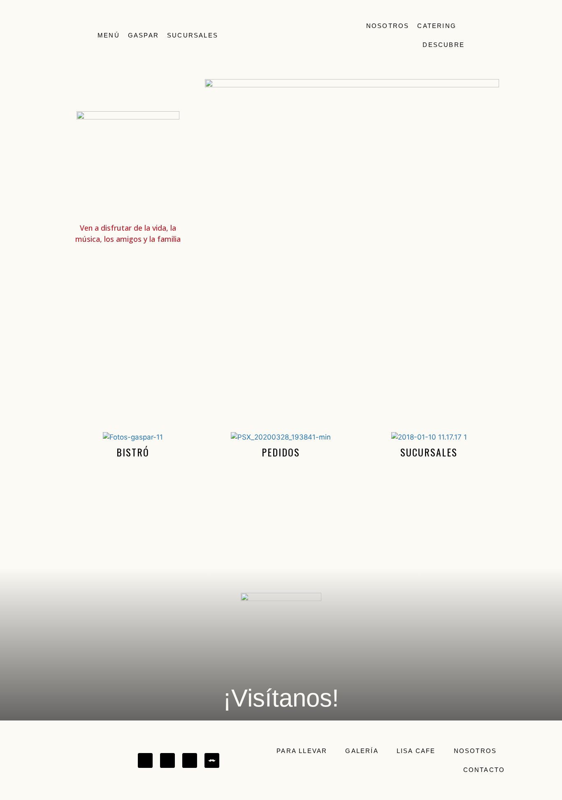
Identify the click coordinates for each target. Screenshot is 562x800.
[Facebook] (145, 760)
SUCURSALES (428, 451)
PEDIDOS (281, 451)
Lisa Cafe (416, 750)
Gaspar (143, 35)
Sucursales (192, 35)
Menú (109, 35)
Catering (436, 25)
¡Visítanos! (281, 698)
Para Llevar (301, 750)
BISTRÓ (132, 451)
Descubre (443, 44)
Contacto (484, 769)
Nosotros (387, 25)
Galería (361, 750)
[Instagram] (167, 760)
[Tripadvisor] (189, 760)
